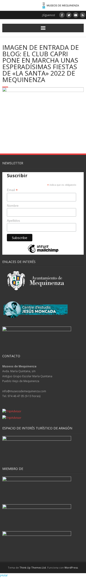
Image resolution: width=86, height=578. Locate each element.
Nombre (13, 205)
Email (12, 190)
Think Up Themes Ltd (32, 567)
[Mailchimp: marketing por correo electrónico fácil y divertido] (43, 252)
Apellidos (13, 220)
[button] (4, 575)
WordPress (71, 567)
